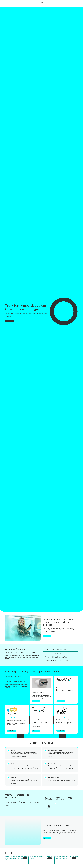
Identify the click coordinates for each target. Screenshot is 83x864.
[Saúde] (8, 750)
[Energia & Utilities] (45, 777)
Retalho (13, 777)
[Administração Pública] (45, 750)
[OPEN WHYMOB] (6, 6)
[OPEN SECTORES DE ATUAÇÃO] (46, 6)
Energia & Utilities (53, 777)
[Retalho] (8, 777)
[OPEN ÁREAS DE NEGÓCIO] (18, 6)
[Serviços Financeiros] (45, 763)
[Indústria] (8, 763)
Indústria (14, 764)
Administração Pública (55, 750)
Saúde (13, 750)
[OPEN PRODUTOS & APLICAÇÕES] (32, 6)
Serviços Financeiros (54, 764)
